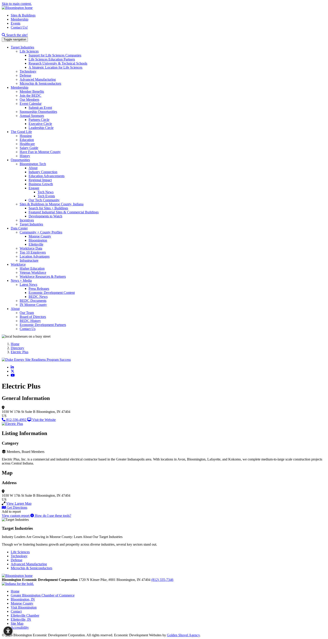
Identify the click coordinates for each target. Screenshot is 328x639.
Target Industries (22, 47)
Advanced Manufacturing (38, 79)
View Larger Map (18, 503)
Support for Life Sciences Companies (55, 55)
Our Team (27, 313)
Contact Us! (19, 27)
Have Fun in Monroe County (40, 152)
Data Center (19, 228)
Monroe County (40, 236)
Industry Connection (43, 172)
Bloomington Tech (33, 164)
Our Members (29, 99)
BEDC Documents (33, 301)
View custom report (16, 515)
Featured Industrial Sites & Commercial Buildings (64, 212)
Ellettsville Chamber (25, 615)
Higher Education (32, 268)
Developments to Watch (45, 216)
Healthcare (27, 144)
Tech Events (46, 196)
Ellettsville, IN (21, 619)
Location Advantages (35, 256)
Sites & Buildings (23, 15)
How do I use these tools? (52, 515)
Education (27, 140)
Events (15, 23)
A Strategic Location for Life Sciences (55, 67)
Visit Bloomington (24, 607)
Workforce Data (31, 248)
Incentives (27, 220)
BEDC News (38, 296)
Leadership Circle (41, 128)
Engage (34, 188)
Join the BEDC (30, 95)
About (33, 168)
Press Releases (39, 288)
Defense (25, 75)
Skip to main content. (17, 4)
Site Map (17, 623)
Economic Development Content (52, 292)
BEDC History (30, 321)
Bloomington (38, 240)
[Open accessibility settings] (8, 630)
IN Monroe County (33, 305)
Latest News (28, 284)
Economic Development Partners (43, 325)
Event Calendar (31, 103)
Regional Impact (40, 180)
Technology (28, 71)
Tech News (45, 192)
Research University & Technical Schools (58, 63)
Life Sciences (29, 51)
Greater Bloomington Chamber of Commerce (43, 595)
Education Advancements (46, 176)
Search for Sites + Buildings (48, 208)
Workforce (18, 264)
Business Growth (41, 184)
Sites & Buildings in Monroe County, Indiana (51, 204)
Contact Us (27, 329)
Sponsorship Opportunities (38, 112)
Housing (26, 136)
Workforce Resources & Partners (43, 276)
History (25, 156)
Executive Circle (40, 124)
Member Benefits (32, 91)
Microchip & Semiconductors (40, 83)
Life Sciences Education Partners (52, 59)
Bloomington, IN (23, 599)
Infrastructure (29, 260)
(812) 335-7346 (162, 580)
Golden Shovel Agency (183, 635)
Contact (16, 611)
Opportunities (20, 160)
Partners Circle (39, 120)
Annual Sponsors (32, 116)
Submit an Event (40, 107)
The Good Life (21, 132)
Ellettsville (36, 244)
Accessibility (20, 627)
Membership (19, 19)
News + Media (21, 280)
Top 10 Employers (33, 252)
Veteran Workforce (33, 272)
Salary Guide (29, 148)
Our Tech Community (44, 200)
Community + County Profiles (41, 232)
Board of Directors (33, 317)
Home (15, 591)
